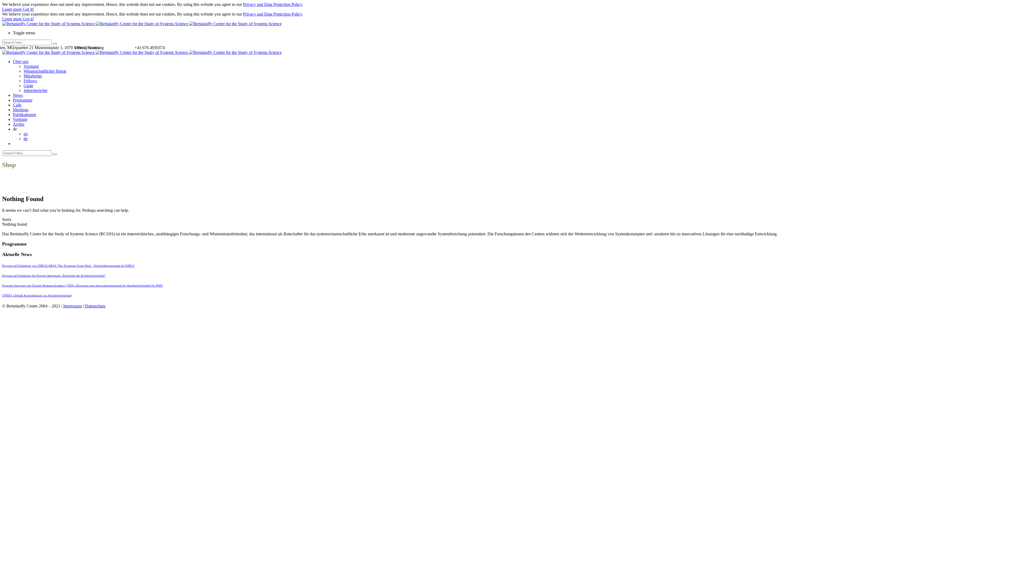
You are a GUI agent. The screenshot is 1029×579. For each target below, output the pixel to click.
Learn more (12, 9)
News (18, 95)
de (26, 138)
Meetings (20, 109)
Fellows (30, 81)
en (26, 134)
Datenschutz (95, 306)
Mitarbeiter (33, 76)
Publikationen (24, 114)
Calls (17, 105)
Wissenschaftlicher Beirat (45, 71)
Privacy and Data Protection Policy (272, 4)
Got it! (28, 9)
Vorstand (31, 66)
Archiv (19, 124)
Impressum (72, 306)
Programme (22, 100)
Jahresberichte (35, 90)
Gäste (28, 85)
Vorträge (20, 119)
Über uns (20, 61)
